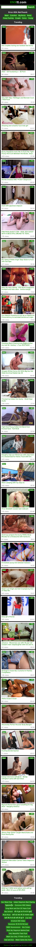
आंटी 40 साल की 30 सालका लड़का (22, 915)
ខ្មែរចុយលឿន (9, 905)
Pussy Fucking (8, 18)
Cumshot (13, 15)
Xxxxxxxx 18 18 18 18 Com (18, 924)
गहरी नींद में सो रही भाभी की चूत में (14, 918)
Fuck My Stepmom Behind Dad (18, 930)
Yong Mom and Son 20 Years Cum (18, 908)
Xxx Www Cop (6, 902)
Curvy (24, 18)
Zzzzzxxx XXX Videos (23, 905)
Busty (29, 15)
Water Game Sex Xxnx (24, 940)
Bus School (9, 911)
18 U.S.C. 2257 (26, 945)
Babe (6, 15)
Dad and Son (9, 940)
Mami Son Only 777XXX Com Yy (18, 937)
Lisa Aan (28, 918)
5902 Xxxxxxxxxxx (13, 927)
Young (30, 18)
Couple (17, 18)
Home (6, 945)
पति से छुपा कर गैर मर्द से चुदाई (22, 911)
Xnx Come (26, 927)
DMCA (17, 945)
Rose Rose (6, 915)
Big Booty (22, 15)
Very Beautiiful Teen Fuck (18, 933)
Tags (11, 945)
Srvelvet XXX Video (18, 921)
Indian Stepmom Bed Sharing (24, 902)
